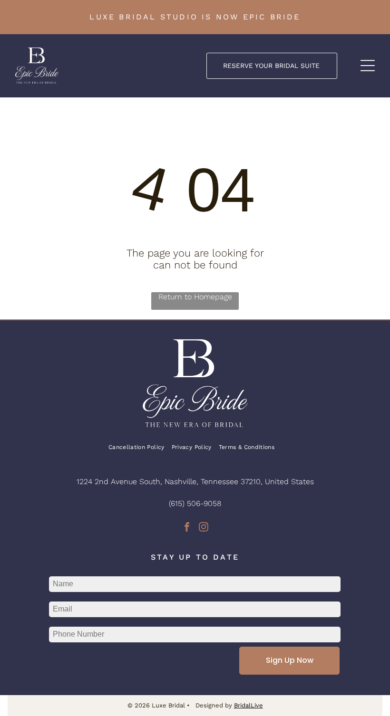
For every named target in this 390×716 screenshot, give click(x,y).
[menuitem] (140, 446)
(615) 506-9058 (195, 503)
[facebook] (187, 528)
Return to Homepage (195, 296)
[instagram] (203, 528)
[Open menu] (368, 65)
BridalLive (248, 705)
